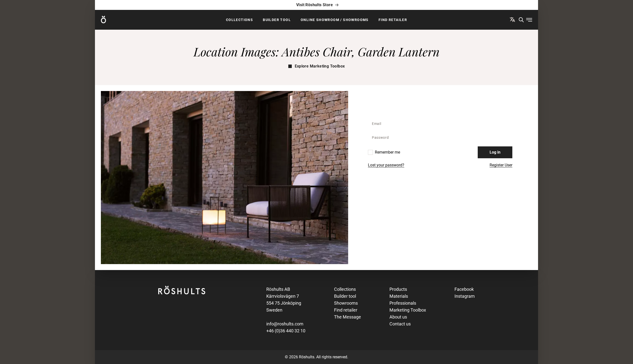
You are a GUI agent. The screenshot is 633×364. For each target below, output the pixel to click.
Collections (239, 20)
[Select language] (512, 19)
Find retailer (393, 20)
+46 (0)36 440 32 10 (285, 330)
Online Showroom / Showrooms (335, 20)
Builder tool (277, 20)
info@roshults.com (284, 323)
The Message (347, 316)
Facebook (464, 289)
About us (398, 316)
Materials (398, 296)
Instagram (464, 296)
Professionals (402, 303)
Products (398, 289)
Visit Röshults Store (314, 4)
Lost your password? (386, 165)
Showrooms (346, 303)
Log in (495, 152)
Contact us (400, 323)
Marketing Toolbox (407, 310)
